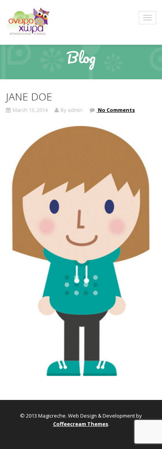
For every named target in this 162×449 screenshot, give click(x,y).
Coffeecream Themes (80, 423)
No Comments (116, 109)
